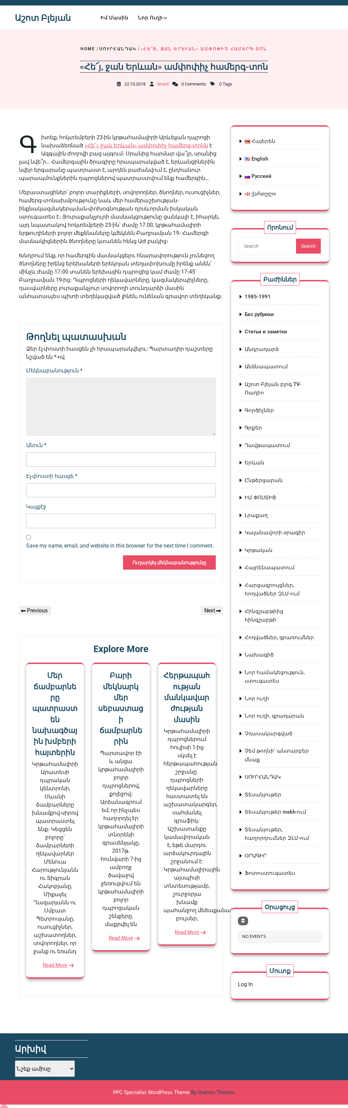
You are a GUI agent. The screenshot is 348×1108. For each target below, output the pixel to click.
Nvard (163, 84)
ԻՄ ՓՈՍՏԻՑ (260, 498)
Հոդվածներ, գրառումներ (279, 637)
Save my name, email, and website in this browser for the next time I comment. (120, 545)
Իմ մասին (114, 17)
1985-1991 (258, 297)
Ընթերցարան (264, 480)
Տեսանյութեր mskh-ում (275, 812)
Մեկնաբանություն (54, 370)
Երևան (254, 463)
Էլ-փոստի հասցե (51, 476)
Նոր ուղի (150, 17)
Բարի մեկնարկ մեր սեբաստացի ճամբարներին (120, 708)
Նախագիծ (259, 655)
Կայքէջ (36, 506)
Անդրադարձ (262, 349)
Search (308, 246)
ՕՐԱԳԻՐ (255, 856)
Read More (55, 965)
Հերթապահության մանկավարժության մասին (186, 697)
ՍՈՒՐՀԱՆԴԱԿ (118, 49)
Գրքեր (253, 428)
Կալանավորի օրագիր (275, 533)
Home (88, 49)
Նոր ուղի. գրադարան (274, 716)
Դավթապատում (267, 445)
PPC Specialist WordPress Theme (174, 1092)
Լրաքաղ (256, 515)
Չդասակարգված (268, 734)
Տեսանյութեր (263, 795)
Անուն (36, 445)
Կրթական (259, 550)
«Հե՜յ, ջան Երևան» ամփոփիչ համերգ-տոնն (146, 145)
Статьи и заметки (266, 332)
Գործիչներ (259, 410)
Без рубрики (259, 314)
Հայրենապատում (270, 568)
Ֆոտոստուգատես (270, 873)
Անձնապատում (266, 367)
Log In (245, 984)
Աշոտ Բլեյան (43, 18)
